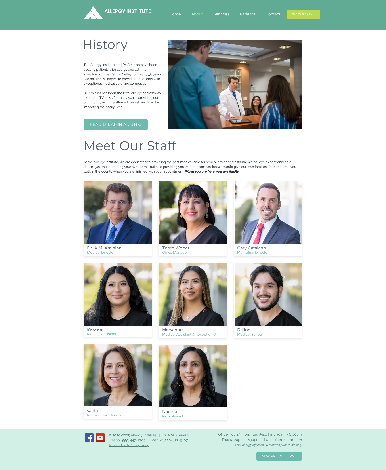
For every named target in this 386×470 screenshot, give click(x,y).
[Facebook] (89, 437)
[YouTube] (100, 437)
